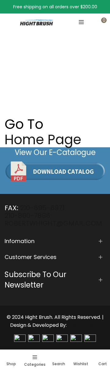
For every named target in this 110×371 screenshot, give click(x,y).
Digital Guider (84, 325)
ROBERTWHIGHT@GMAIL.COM (53, 223)
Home (11, 81)
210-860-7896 (27, 215)
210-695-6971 (42, 208)
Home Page (43, 139)
